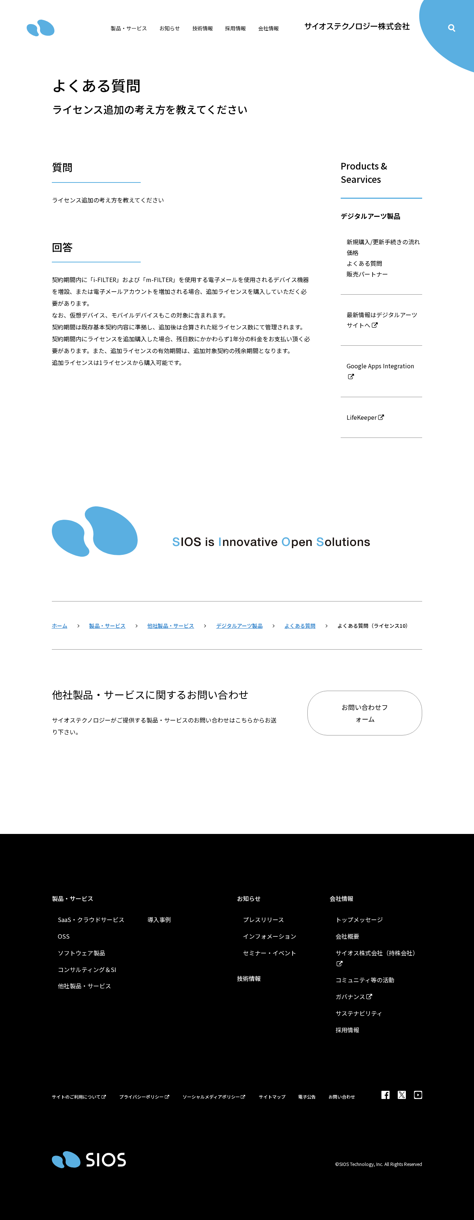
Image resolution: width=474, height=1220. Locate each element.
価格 (352, 252)
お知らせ (249, 898)
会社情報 (341, 898)
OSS (64, 936)
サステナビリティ (359, 1013)
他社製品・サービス (84, 985)
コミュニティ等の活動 (365, 979)
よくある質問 (364, 263)
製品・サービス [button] (129, 28)
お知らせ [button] (169, 28)
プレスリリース (263, 919)
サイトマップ (272, 1096)
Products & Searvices (364, 172)
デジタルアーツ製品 (370, 216)
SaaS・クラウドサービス (91, 919)
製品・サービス (72, 898)
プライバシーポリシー (141, 1096)
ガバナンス (350, 996)
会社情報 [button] (268, 28)
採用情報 (347, 1029)
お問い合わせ (341, 1096)
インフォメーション (269, 936)
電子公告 (307, 1096)
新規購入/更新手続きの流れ (383, 241)
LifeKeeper (362, 417)
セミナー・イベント (269, 952)
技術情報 (202, 28)
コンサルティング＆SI (87, 969)
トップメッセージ (359, 919)
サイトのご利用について (76, 1096)
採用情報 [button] (235, 28)
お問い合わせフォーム (364, 713)
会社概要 (347, 936)
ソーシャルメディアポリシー (211, 1096)
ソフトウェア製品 (81, 952)
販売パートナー (367, 273)
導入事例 (159, 919)
